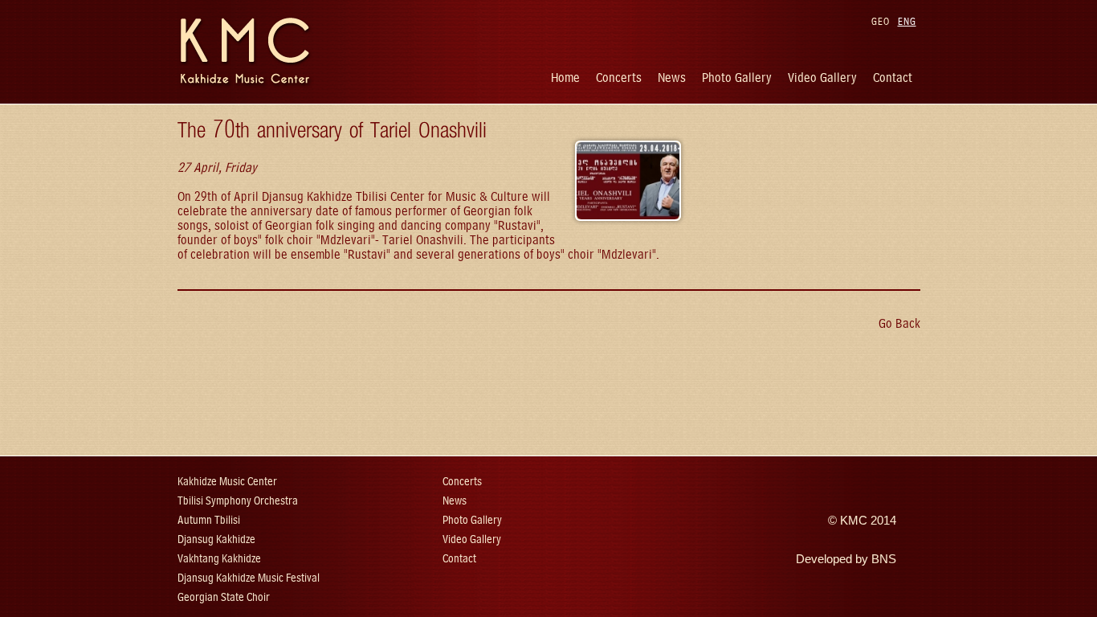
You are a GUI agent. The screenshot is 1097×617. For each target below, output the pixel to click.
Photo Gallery (737, 77)
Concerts (619, 77)
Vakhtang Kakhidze (219, 559)
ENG (907, 21)
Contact (892, 77)
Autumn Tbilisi (208, 520)
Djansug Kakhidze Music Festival (248, 578)
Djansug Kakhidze (216, 539)
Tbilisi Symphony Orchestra (237, 501)
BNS (883, 559)
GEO (880, 21)
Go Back (899, 323)
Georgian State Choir (223, 597)
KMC (853, 520)
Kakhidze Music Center (227, 481)
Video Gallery (822, 77)
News (672, 77)
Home (565, 77)
